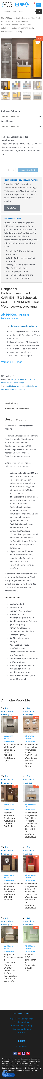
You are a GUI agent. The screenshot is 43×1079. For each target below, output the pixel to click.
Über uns (21, 1032)
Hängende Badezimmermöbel (23, 379)
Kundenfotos (21, 1046)
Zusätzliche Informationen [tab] (17, 408)
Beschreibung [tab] (11, 403)
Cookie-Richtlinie (21, 1022)
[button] (37, 42)
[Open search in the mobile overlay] (21, 11)
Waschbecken (7, 121)
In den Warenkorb (27, 170)
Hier (35, 1070)
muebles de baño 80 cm (15, 389)
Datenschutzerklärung (21, 1025)
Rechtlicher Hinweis (21, 1029)
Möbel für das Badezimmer (18, 18)
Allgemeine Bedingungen (21, 1019)
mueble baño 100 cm (14, 386)
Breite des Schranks (10, 111)
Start (3, 18)
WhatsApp (11, 208)
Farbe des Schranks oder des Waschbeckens (14, 138)
